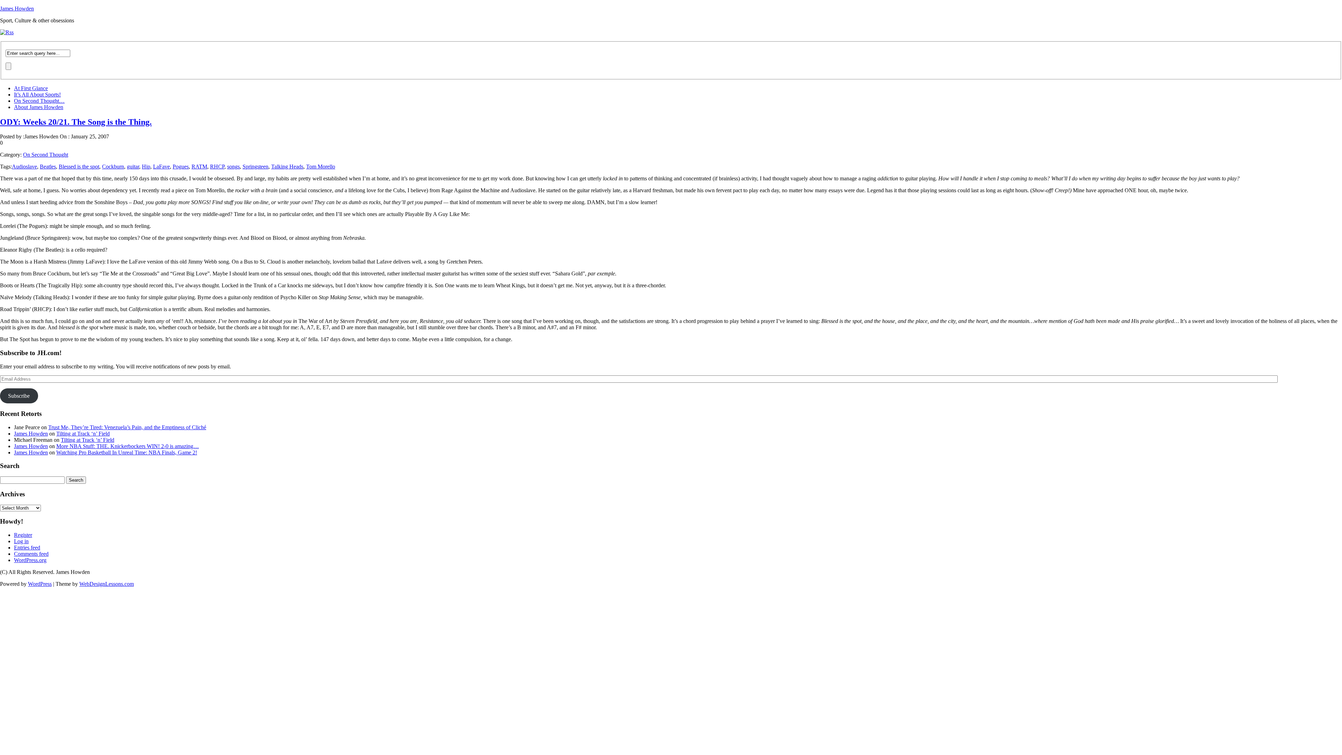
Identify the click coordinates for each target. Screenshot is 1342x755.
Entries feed (27, 548)
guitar (133, 167)
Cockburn (113, 167)
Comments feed (31, 554)
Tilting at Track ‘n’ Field (83, 434)
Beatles (48, 167)
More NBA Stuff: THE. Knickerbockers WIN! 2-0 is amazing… (127, 446)
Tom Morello (320, 167)
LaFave (161, 167)
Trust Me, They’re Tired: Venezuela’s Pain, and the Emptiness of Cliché (127, 427)
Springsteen (255, 167)
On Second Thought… (39, 101)
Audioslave (24, 167)
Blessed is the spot (79, 167)
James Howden (17, 9)
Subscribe (19, 396)
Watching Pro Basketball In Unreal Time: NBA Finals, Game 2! (126, 452)
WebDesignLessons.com (106, 584)
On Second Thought (45, 155)
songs (233, 167)
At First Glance (31, 88)
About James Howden (38, 107)
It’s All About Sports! (37, 95)
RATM (199, 167)
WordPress (40, 584)
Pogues (181, 167)
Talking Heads (287, 167)
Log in (21, 541)
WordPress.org (30, 560)
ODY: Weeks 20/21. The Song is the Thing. (76, 122)
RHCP (217, 167)
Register (23, 535)
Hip (146, 167)
